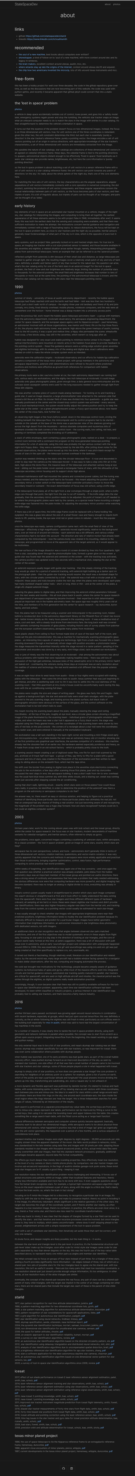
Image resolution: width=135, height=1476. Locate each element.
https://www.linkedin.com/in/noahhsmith (47, 39)
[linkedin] (71, 1468)
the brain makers (27, 64)
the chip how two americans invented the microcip (44, 70)
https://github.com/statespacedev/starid (46, 36)
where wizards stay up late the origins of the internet (45, 67)
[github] (63, 1468)
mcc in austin (52, 1022)
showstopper (25, 57)
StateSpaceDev (26, 4)
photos (116, 4)
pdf (91, 1303)
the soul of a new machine (32, 54)
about (108, 4)
